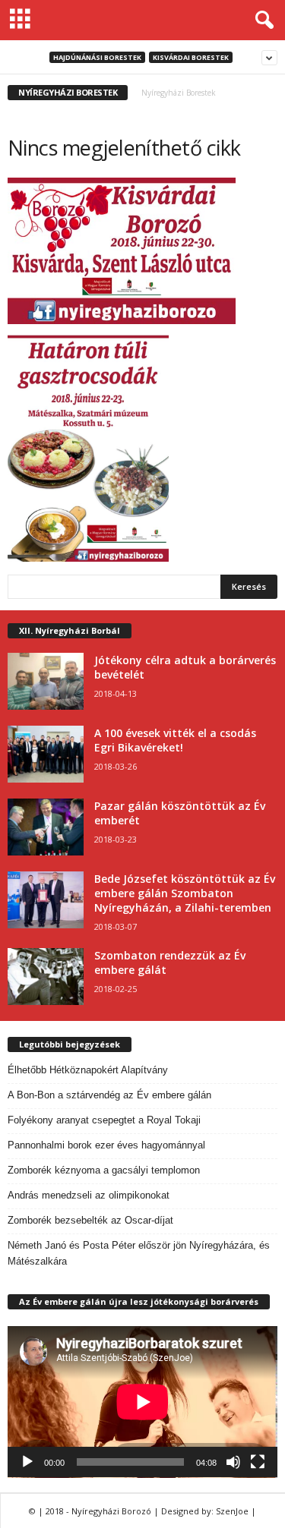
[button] (261, 20)
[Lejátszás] (27, 1462)
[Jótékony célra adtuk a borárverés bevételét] (46, 681)
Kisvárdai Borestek (191, 57)
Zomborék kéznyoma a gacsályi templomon (104, 1170)
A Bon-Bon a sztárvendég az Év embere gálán (109, 1095)
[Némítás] (233, 1462)
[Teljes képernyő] (257, 1462)
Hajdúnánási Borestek (97, 57)
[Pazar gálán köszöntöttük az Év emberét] (46, 827)
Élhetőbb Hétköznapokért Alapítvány (88, 1070)
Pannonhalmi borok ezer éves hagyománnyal (106, 1145)
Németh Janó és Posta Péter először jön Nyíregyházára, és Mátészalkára (139, 1253)
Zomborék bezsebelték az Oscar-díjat (90, 1220)
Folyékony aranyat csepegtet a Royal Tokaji (104, 1120)
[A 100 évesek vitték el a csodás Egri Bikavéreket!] (46, 754)
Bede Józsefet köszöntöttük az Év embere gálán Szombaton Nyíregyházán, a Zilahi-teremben (184, 893)
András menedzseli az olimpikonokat (88, 1195)
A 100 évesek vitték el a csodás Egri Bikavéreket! (175, 740)
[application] (142, 1402)
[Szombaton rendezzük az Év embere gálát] (46, 976)
